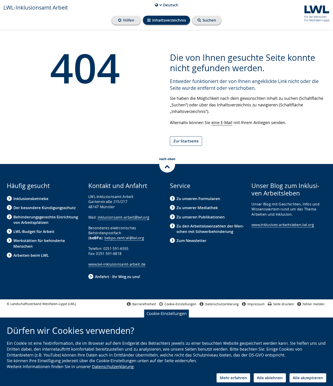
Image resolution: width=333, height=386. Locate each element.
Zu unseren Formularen (198, 198)
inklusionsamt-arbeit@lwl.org (123, 217)
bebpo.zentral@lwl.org (124, 237)
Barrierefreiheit (144, 304)
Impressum (256, 304)
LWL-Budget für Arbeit (33, 231)
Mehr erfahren (233, 377)
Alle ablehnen (270, 377)
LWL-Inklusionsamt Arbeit (35, 7)
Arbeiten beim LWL (31, 255)
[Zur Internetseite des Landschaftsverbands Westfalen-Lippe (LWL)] (315, 13)
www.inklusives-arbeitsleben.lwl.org (282, 224)
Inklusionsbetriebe (30, 198)
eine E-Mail (221, 122)
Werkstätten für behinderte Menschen (39, 243)
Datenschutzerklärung (113, 366)
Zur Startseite (186, 141)
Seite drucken (283, 304)
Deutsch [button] (166, 5)
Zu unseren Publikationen (200, 217)
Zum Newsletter (191, 240)
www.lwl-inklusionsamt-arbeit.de (116, 264)
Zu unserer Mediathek (197, 207)
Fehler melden (314, 304)
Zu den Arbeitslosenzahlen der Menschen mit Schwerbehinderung (210, 228)
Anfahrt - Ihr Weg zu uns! (117, 276)
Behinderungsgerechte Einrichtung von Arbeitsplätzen (45, 219)
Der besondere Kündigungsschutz (44, 207)
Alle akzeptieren (308, 377)
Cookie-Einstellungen (167, 313)
